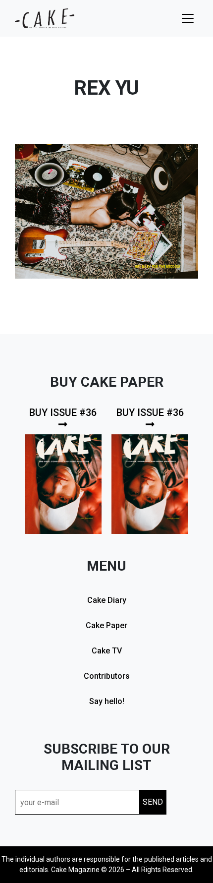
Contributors (107, 676)
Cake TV (107, 650)
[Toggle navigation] (187, 18)
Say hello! (106, 701)
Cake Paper (106, 625)
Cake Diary (106, 600)
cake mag (44, 18)
